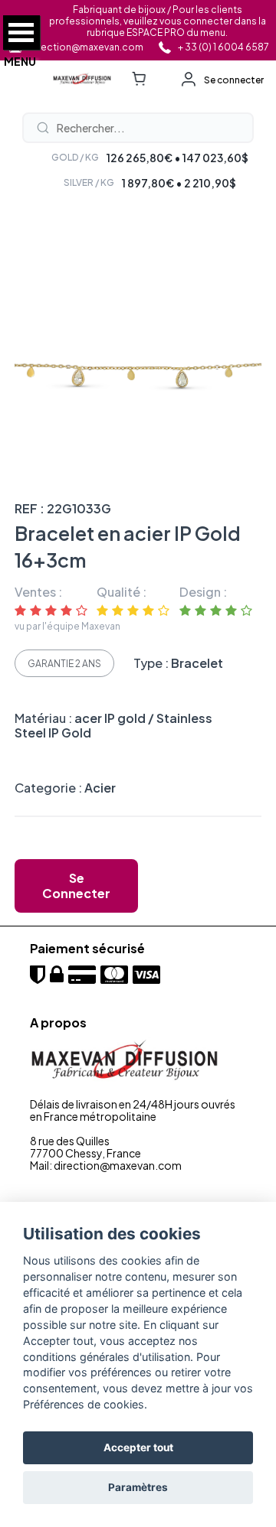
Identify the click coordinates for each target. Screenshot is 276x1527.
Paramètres (138, 1487)
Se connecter (234, 80)
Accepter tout (138, 1447)
